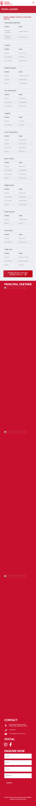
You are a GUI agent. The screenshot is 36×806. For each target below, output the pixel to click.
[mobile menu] (33, 3)
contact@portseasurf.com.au (17, 733)
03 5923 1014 (12, 730)
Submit (9, 783)
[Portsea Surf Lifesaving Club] (6, 2)
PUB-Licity (23, 799)
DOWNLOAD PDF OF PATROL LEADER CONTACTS (18, 274)
